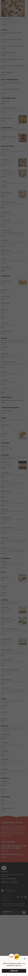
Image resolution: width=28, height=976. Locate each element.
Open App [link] (14, 971)
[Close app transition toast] (24, 958)
